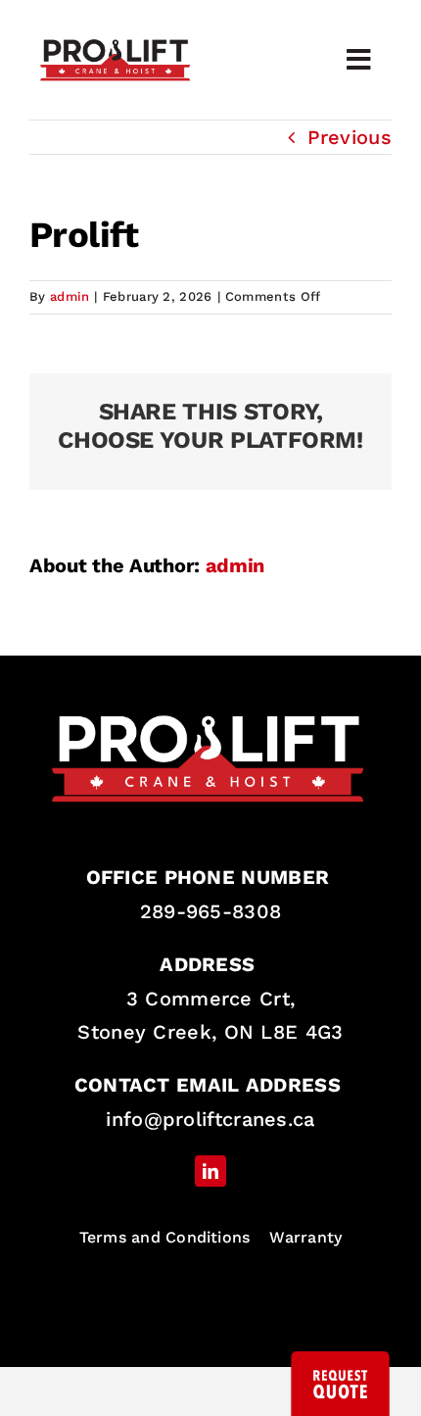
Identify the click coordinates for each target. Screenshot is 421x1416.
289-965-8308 (211, 911)
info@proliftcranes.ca (210, 1119)
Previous (349, 137)
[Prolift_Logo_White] (210, 704)
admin (70, 296)
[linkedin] (210, 1171)
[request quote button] (340, 1361)
